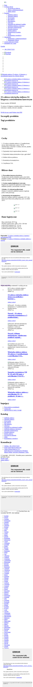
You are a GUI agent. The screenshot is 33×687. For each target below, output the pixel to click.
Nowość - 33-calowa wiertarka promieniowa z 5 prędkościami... (17, 315)
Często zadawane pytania (11, 42)
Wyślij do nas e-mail (6, 112)
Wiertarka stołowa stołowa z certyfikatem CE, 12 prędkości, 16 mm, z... (18, 394)
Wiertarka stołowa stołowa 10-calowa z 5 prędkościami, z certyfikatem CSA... (18, 354)
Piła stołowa (11, 19)
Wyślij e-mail (4, 458)
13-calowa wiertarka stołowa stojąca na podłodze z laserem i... (18, 297)
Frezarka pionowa (13, 29)
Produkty (6, 13)
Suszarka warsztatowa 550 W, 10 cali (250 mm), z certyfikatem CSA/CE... (17, 374)
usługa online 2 (5, 460)
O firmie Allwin (8, 7)
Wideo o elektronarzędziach (15, 10)
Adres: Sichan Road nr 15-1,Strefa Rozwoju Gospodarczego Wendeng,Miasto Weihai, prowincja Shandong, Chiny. (16, 450)
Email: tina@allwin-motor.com (12, 447)
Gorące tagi (7, 408)
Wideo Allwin (11, 11)
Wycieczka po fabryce (14, 8)
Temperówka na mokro (14, 32)
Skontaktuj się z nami (10, 43)
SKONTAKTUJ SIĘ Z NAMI (12, 410)
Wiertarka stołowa (13, 16)
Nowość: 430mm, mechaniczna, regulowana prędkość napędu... (17, 335)
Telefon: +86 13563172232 (11, 446)
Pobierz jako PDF (17, 112)
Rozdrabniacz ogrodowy (14, 35)
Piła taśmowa (11, 21)
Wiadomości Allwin (13, 40)
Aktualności (7, 37)
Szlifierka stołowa (13, 14)
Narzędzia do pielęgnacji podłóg (17, 24)
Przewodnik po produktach (11, 407)
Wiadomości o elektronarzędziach (17, 38)
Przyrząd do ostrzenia (10, 435)
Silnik (9, 34)
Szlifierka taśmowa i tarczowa (16, 26)
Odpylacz (10, 22)
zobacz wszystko (5, 285)
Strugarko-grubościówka (14, 27)
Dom (5, 5)
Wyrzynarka (11, 18)
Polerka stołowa (12, 30)
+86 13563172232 (9, 49)
